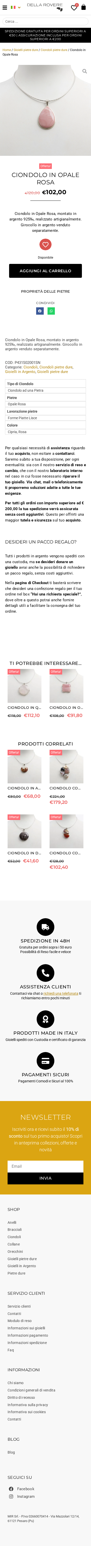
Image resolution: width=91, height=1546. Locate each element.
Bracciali (15, 1230)
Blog (11, 1452)
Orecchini (15, 1252)
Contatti (14, 1314)
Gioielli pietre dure (26, 50)
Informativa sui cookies (27, 1412)
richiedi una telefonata (60, 993)
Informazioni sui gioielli (26, 1328)
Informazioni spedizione (27, 1343)
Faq (11, 1350)
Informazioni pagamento (28, 1335)
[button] (39, 311)
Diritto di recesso (21, 1397)
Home (7, 50)
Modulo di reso (20, 1321)
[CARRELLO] (83, 7)
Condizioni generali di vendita (31, 1390)
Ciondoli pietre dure (54, 50)
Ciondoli (31, 367)
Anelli (12, 1222)
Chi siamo (16, 1383)
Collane (14, 1244)
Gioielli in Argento (20, 371)
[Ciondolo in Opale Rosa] (45, 110)
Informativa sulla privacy (28, 1405)
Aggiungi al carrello (45, 270)
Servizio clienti (19, 1306)
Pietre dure (16, 1273)
